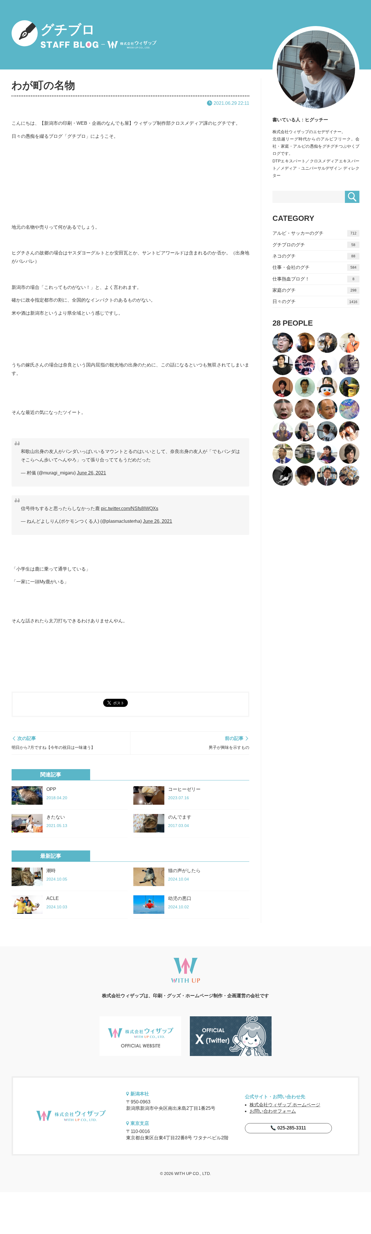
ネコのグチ (313, 256)
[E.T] (349, 365)
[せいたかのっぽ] (305, 343)
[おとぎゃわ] (349, 409)
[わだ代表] (327, 343)
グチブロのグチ (313, 244)
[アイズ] (305, 409)
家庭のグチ (314, 290)
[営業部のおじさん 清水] (327, 475)
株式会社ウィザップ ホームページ (285, 1104)
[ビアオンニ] (305, 365)
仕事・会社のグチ (314, 267)
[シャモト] (327, 387)
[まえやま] (349, 431)
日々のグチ (314, 301)
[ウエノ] (282, 409)
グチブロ (68, 29)
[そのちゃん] (282, 453)
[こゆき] (349, 475)
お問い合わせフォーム (273, 1111)
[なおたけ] (349, 343)
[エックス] (305, 387)
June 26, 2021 (91, 472)
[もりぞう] (282, 343)
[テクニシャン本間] (305, 475)
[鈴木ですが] (349, 387)
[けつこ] (327, 365)
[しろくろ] (282, 475)
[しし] (327, 453)
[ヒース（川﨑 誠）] (282, 365)
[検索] (352, 197)
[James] (327, 409)
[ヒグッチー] (327, 431)
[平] (305, 431)
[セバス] (282, 431)
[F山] (282, 387)
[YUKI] (305, 453)
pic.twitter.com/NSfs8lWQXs (129, 508)
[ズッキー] (349, 453)
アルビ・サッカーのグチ (314, 233)
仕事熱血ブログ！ (313, 278)
